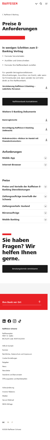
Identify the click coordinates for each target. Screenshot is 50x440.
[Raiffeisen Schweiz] (10, 3)
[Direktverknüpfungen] (36, 3)
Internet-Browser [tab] (11, 164)
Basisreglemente (9, 120)
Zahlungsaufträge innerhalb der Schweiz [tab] (19, 198)
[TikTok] (20, 321)
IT (12, 422)
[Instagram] (14, 321)
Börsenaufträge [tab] (10, 212)
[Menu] (46, 3)
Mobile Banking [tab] (10, 219)
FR (8, 422)
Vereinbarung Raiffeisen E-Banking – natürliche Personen (18, 87)
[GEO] (39, 302)
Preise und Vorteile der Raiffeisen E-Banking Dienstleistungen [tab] (21, 188)
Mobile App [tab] (8, 158)
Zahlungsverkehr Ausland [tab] (16, 206)
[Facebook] (9, 321)
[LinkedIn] (4, 321)
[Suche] (41, 3)
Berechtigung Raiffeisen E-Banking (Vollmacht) (18, 129)
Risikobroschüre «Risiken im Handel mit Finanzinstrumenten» (20, 139)
